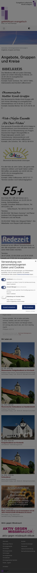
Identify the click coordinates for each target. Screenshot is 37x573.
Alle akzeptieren (28, 307)
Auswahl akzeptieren (9, 307)
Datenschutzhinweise (23, 274)
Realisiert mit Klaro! (30, 311)
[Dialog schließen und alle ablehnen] (35, 260)
